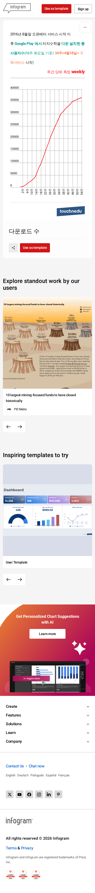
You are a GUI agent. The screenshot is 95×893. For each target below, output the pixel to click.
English (10, 775)
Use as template (57, 8)
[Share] (13, 247)
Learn (11, 732)
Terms (11, 848)
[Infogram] (17, 8)
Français (64, 775)
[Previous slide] (8, 426)
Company (14, 741)
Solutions (13, 724)
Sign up (83, 9)
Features (13, 715)
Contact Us (15, 766)
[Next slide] (19, 426)
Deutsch (22, 775)
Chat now (37, 766)
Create (11, 706)
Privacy (27, 848)
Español (51, 775)
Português (37, 775)
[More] (85, 27)
